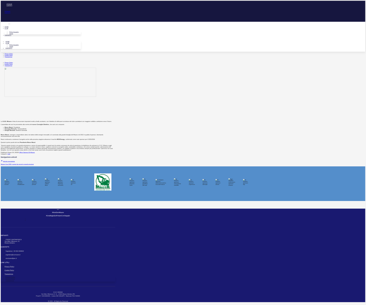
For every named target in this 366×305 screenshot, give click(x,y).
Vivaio (11, 33)
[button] (46, 8)
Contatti (9, 5)
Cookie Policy (9, 55)
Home (6, 27)
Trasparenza (8, 57)
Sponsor (9, 4)
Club (6, 28)
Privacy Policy (9, 54)
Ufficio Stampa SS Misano (27, 152)
